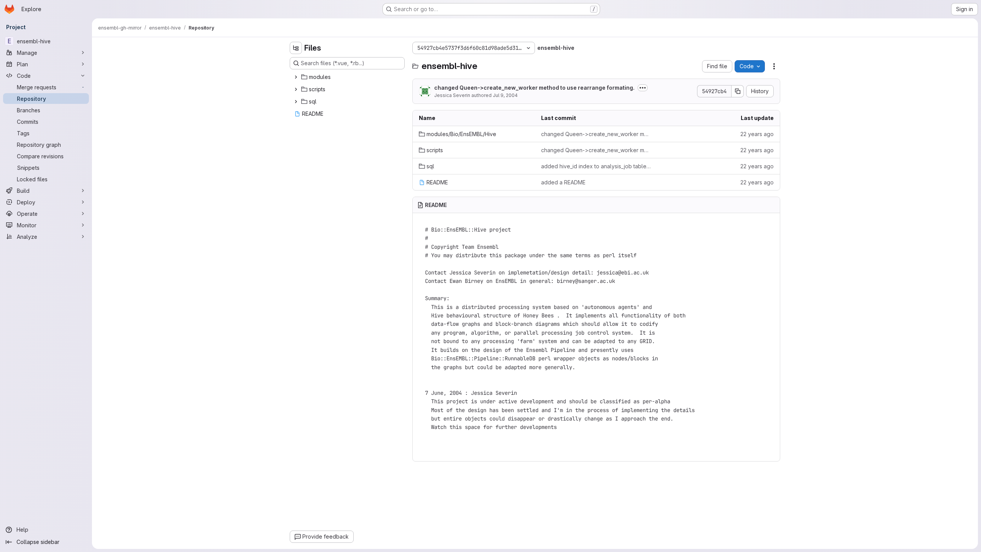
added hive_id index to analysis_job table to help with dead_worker (596, 166)
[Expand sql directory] (295, 101)
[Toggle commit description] (643, 87)
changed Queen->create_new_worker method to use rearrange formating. (534, 87)
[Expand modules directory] (295, 77)
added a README (563, 182)
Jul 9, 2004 (505, 95)
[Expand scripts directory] (295, 89)
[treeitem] (348, 77)
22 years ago (757, 134)
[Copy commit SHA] (738, 91)
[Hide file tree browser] (296, 48)
